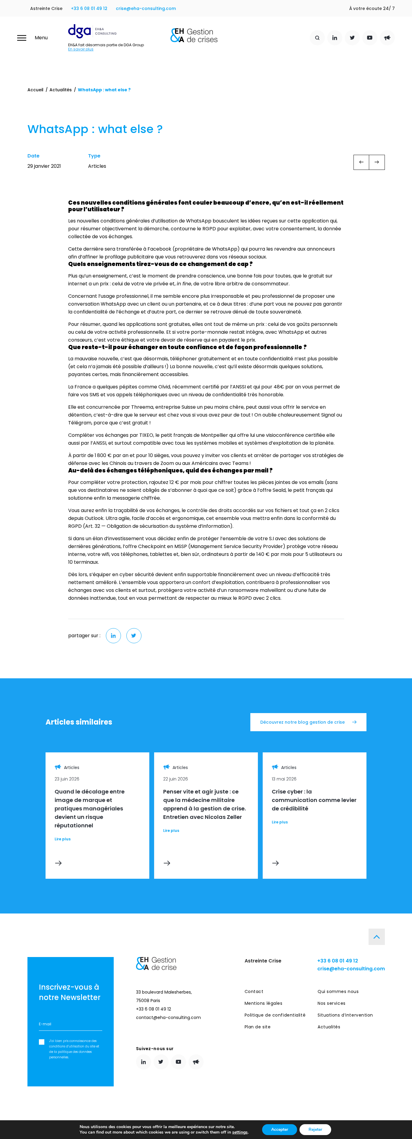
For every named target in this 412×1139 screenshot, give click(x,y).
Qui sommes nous (338, 991)
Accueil (35, 90)
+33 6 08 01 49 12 (89, 8)
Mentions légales (264, 1003)
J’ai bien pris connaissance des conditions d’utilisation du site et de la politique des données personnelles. (74, 1049)
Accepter (279, 1129)
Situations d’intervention (345, 1015)
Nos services (332, 1003)
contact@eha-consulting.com (168, 1017)
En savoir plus (80, 49)
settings (240, 1132)
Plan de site (258, 1027)
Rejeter (315, 1129)
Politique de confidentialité (275, 1015)
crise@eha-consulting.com (146, 8)
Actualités (60, 90)
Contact (254, 991)
